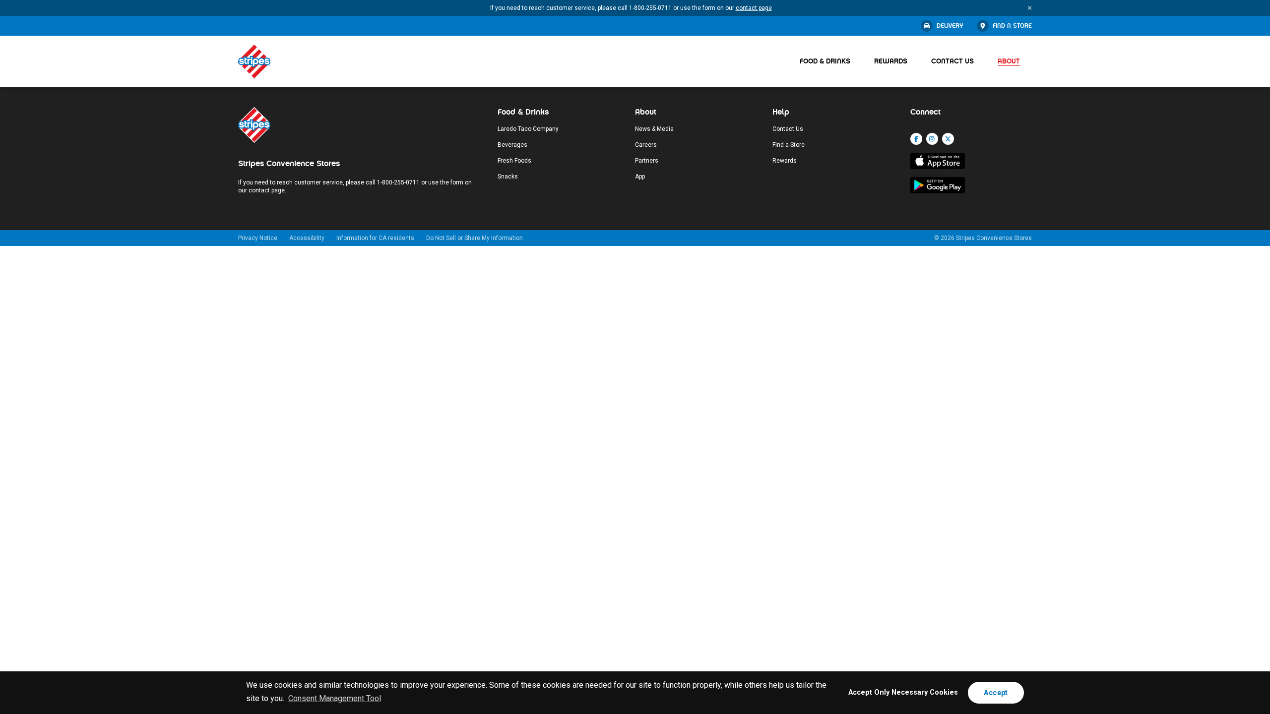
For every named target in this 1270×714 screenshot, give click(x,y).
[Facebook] (916, 139)
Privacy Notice (257, 238)
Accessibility (306, 238)
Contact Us (952, 61)
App (640, 176)
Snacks (508, 176)
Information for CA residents (375, 238)
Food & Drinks (825, 61)
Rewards (890, 61)
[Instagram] (932, 139)
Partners (646, 160)
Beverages (512, 144)
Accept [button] (996, 693)
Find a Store (1012, 25)
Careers (646, 144)
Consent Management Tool (334, 698)
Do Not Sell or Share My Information (474, 238)
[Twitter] (948, 139)
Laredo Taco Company (528, 128)
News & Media (654, 128)
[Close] (1029, 8)
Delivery (950, 25)
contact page (754, 7)
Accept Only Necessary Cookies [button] (903, 692)
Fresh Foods (514, 160)
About (1009, 61)
